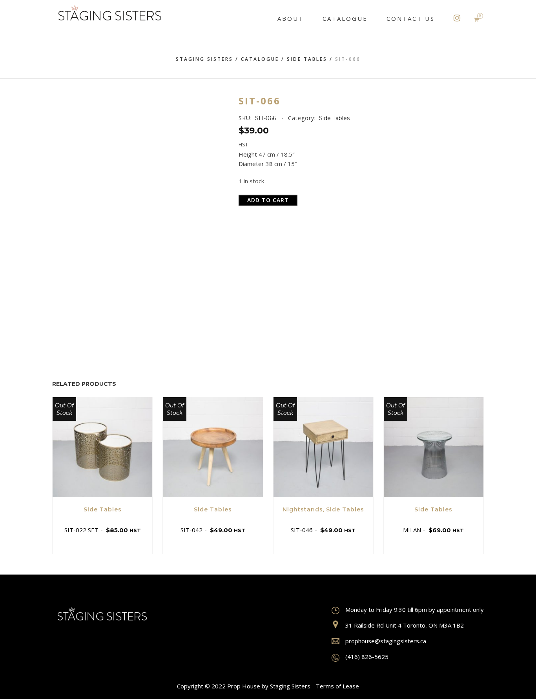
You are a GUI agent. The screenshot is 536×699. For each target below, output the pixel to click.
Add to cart (268, 200)
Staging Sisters (204, 59)
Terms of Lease (337, 686)
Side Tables (307, 59)
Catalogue (260, 59)
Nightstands (303, 509)
